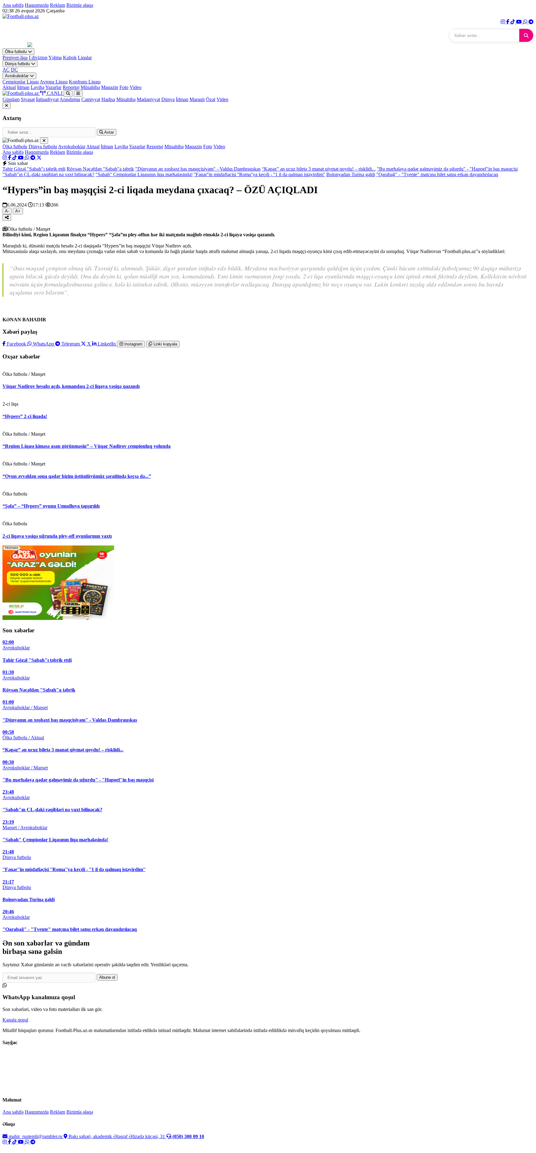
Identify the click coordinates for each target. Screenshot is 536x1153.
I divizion (38, 57)
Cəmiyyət (90, 99)
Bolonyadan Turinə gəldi (350, 174)
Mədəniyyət (148, 99)
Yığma (55, 57)
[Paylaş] (6, 217)
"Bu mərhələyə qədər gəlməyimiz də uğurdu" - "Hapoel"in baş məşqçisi (447, 168)
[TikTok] (513, 21)
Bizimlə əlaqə (79, 5)
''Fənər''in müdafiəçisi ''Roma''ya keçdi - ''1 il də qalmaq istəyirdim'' (259, 174)
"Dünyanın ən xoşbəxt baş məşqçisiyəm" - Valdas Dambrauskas (198, 168)
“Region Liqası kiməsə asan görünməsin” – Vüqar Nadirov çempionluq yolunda (86, 446)
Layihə (37, 87)
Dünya (168, 99)
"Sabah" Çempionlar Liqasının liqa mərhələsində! (144, 174)
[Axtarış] (68, 93)
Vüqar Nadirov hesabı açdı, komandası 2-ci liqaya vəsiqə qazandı (71, 386)
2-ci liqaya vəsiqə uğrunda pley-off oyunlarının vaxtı (57, 536)
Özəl (210, 99)
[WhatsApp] (526, 21)
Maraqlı (197, 99)
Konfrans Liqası (84, 81)
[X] (39, 157)
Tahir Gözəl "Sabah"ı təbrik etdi (33, 168)
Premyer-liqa (15, 57)
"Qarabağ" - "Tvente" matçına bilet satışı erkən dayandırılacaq (437, 174)
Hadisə (108, 99)
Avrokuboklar (17, 75)
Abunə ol (107, 977)
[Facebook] (508, 21)
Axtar (108, 132)
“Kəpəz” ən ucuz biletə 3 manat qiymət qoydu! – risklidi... (319, 168)
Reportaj (71, 87)
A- (7, 211)
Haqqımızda (37, 5)
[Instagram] (503, 21)
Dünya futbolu (18, 63)
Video (135, 87)
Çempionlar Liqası (20, 81)
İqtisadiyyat (47, 99)
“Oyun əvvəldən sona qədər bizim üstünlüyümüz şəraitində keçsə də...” (76, 476)
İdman (23, 87)
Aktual (9, 87)
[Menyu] (78, 93)
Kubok (70, 57)
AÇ (6, 69)
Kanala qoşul (15, 1019)
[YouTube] (519, 21)
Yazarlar (53, 87)
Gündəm (11, 99)
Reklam (57, 5)
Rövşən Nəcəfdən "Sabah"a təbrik (100, 168)
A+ (17, 211)
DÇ (14, 69)
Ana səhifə (13, 5)
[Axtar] (526, 35)
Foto (123, 87)
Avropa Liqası (54, 81)
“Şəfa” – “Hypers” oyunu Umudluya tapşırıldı (51, 506)
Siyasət (28, 99)
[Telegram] (531, 21)
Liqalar (85, 57)
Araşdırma (70, 99)
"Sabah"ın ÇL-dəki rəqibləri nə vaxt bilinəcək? (48, 174)
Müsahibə (90, 87)
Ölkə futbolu (16, 51)
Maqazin (109, 87)
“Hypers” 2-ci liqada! (24, 416)
